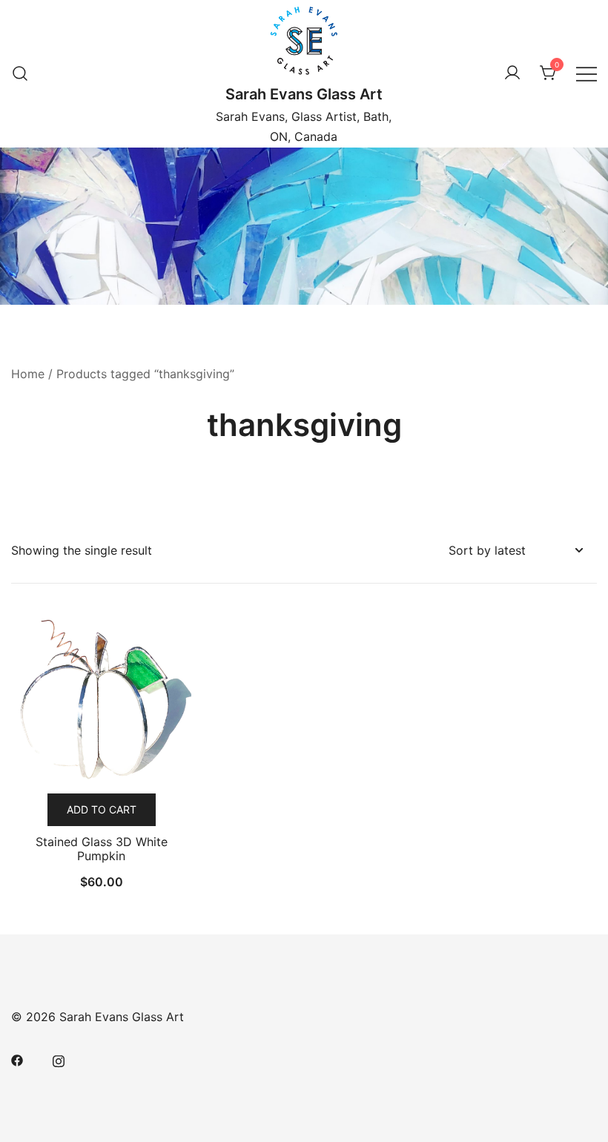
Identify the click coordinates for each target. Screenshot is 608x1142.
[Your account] (512, 73)
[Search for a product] (20, 73)
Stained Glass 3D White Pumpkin (102, 848)
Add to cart (101, 809)
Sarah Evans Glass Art (304, 94)
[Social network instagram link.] (59, 1059)
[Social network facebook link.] (17, 1059)
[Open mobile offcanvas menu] (586, 73)
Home (27, 373)
